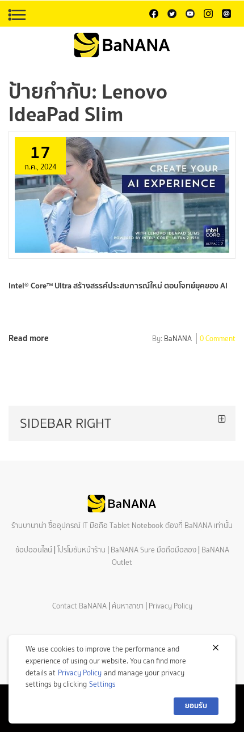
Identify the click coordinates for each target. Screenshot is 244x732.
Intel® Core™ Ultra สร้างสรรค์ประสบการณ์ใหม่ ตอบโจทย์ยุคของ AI (118, 285)
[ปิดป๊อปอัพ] (215, 647)
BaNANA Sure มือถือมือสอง (153, 549)
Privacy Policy (170, 606)
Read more (29, 338)
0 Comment (217, 339)
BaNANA (178, 339)
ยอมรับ (196, 706)
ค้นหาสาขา (128, 606)
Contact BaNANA (79, 606)
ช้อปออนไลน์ (33, 549)
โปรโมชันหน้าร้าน (81, 549)
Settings (102, 684)
